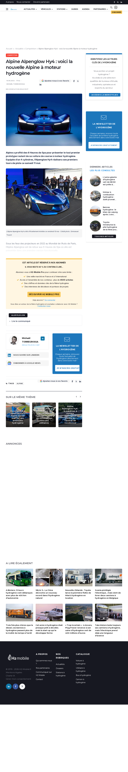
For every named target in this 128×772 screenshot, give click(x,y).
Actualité (19, 49)
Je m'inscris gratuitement (68, 368)
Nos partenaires (43, 668)
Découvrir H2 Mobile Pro (44, 294)
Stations (61, 9)
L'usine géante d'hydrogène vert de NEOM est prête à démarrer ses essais (110, 183)
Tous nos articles (104, 236)
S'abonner (116, 12)
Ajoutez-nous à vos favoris (56, 81)
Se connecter (50, 300)
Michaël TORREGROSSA (15, 84)
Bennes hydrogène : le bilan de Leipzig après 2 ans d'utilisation (110, 212)
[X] (77, 81)
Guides (74, 9)
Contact (39, 679)
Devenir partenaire (41, 2)
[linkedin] (121, 2)
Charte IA (10, 675)
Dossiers (59, 668)
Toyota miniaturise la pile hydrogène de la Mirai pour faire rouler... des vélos (110, 228)
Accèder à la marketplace (105, 95)
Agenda (86, 9)
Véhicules (46, 9)
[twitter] (118, 2)
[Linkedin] (40, 84)
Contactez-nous (44, 306)
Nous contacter (23, 2)
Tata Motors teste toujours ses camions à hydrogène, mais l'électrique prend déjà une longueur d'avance (108, 630)
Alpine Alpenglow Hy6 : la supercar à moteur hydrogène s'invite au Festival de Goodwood (70, 414)
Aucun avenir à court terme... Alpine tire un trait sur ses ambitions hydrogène (17, 417)
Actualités (60, 664)
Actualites (29, 9)
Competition (30, 49)
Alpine (20, 383)
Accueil (9, 49)
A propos (10, 2)
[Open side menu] (7, 9)
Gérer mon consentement (18, 679)
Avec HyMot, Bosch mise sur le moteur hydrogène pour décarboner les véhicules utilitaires (44, 416)
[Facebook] (73, 80)
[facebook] (114, 2)
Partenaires (100, 9)
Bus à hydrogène (83, 675)
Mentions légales (14, 672)
